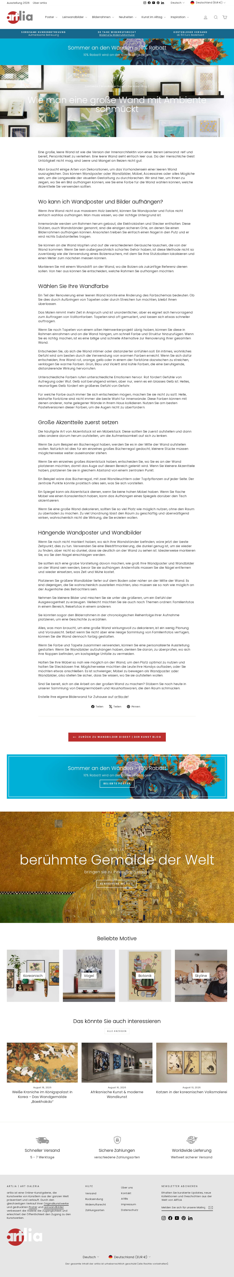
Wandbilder (79, 649)
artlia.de (121, 697)
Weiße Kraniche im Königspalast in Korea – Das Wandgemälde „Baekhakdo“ (42, 1097)
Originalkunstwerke (56, 1203)
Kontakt (126, 1193)
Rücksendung (94, 1199)
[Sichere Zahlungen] (117, 1140)
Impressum (128, 1204)
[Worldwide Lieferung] (191, 1140)
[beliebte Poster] (117, 776)
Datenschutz (129, 1210)
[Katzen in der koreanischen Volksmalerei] (191, 1063)
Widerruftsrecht (95, 1204)
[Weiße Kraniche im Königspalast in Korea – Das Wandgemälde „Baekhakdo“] (42, 1063)
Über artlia (40, 3)
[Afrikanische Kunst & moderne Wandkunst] (117, 1063)
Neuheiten (126, 17)
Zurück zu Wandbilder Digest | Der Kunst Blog (119, 737)
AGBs (124, 1198)
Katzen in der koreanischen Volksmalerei (191, 1092)
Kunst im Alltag (152, 17)
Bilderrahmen (101, 17)
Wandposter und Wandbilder (170, 563)
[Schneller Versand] (42, 1140)
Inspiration (178, 17)
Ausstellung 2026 (18, 3)
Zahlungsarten (94, 1210)
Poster (50, 17)
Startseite (91, 86)
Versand (90, 1193)
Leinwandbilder (73, 17)
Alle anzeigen (117, 1031)
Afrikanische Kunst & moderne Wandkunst (117, 1094)
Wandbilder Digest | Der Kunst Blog (124, 86)
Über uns (127, 1187)
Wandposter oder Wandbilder (106, 173)
